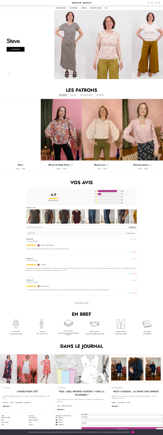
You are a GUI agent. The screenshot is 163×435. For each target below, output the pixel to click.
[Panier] (159, 3)
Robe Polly (27, 402)
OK (133, 432)
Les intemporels (86, 95)
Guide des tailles (96, 8)
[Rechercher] (152, 3)
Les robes (100, 95)
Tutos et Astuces (67, 406)
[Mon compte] (148, 3)
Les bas (73, 95)
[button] (7, 73)
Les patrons (73, 8)
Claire (12, 402)
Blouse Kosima (45, 286)
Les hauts (63, 95)
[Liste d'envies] (156, 3)
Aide (58, 406)
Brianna (5, 402)
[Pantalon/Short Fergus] (39, 245)
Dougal (114, 402)
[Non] (161, 432)
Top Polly (43, 265)
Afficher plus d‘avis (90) (81, 303)
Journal (84, 8)
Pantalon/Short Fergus (47, 245)
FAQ (106, 8)
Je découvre (15, 49)
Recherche (133, 227)
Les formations (61, 8)
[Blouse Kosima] (39, 286)
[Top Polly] (39, 265)
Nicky (128, 402)
